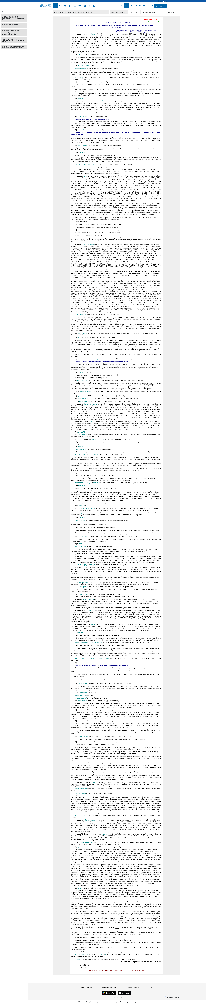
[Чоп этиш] (94, 5)
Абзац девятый (90, 820)
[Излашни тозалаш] (25, 12)
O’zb (135, 5)
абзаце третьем (83, 513)
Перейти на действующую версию (151, 21)
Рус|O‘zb (150, 5)
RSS (150, 988)
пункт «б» (79, 77)
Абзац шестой (88, 599)
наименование (82, 50)
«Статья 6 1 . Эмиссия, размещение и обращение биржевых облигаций (13, 47)
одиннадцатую (93, 454)
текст (93, 50)
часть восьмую (81, 449)
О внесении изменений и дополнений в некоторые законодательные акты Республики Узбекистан (13, 18)
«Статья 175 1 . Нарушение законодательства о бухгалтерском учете (13, 40)
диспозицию (95, 359)
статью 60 (81, 130)
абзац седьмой (81, 698)
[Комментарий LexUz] (70, 5)
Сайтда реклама (133, 988)
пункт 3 (80, 888)
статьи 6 (99, 954)
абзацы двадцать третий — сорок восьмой (92, 658)
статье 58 (81, 485)
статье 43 (81, 98)
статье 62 (81, 517)
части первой (83, 65)
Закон (94, 34)
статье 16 (81, 432)
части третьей (97, 101)
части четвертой (98, 439)
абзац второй (80, 68)
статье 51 (82, 473)
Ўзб (131, 5)
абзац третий (83, 587)
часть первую (82, 333)
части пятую (80, 483)
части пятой (82, 112)
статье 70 (82, 544)
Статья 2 (78, 954)
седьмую (96, 483)
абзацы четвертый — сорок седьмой (89, 643)
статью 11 (94, 782)
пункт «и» (80, 54)
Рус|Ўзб (142, 5)
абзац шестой (80, 695)
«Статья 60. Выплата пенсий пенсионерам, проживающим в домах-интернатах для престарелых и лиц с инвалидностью (14, 32)
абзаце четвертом (86, 842)
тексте (81, 372)
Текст (85, 176)
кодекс (104, 834)
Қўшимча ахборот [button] (149, 12)
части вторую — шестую (84, 164)
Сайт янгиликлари (109, 988)
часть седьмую (81, 503)
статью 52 (81, 116)
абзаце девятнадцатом (86, 508)
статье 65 (81, 152)
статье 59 (81, 506)
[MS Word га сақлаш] (84, 5)
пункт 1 (79, 396)
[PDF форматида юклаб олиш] (89, 5)
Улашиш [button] (171, 12)
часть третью (80, 167)
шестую (88, 483)
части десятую (81, 454)
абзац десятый (83, 594)
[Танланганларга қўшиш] (60, 5)
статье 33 (81, 446)
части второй (84, 401)
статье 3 (81, 633)
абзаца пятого (86, 391)
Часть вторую (88, 244)
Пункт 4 (78, 959)
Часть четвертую (91, 404)
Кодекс (94, 280)
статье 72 (90, 610)
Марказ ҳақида (86, 988)
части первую (83, 565)
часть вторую (82, 145)
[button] (14, 18)
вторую (93, 565)
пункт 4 (80, 847)
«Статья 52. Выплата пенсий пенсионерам (10, 25)
